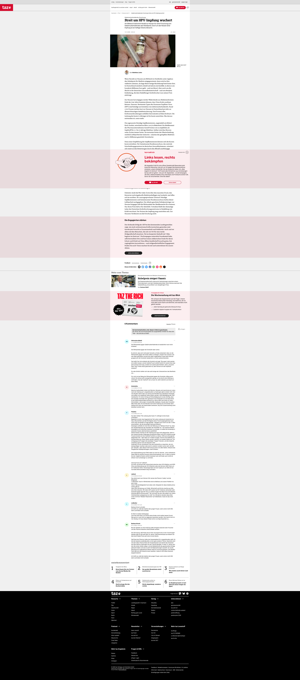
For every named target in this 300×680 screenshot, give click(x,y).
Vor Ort (153, 633)
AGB (174, 670)
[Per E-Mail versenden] (139, 267)
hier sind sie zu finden (143, 333)
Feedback (134, 653)
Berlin (113, 615)
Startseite (113, 13)
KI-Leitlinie (185, 667)
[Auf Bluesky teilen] (146, 267)
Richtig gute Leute (136, 613)
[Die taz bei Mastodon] (180, 594)
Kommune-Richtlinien (174, 667)
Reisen (113, 653)
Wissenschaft (125, 13)
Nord (112, 618)
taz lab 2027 (154, 640)
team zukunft (135, 630)
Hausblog (154, 605)
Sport (113, 613)
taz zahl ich (174, 608)
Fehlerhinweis (144, 263)
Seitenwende (179, 670)
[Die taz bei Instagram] (187, 594)
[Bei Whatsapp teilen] (153, 267)
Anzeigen (114, 661)
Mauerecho (114, 638)
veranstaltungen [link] (120, 2)
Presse (153, 613)
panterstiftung (175, 613)
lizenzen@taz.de (122, 669)
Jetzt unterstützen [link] (133, 253)
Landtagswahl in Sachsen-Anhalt (139, 604)
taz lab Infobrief (135, 638)
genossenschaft (175, 605)
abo (172, 603)
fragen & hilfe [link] (131, 2)
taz (116, 593)
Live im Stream (155, 635)
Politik (113, 603)
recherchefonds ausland (178, 610)
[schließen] (187, 152)
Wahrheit (114, 620)
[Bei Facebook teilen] (150, 267)
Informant (154, 670)
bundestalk (114, 630)
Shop (112, 658)
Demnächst (154, 630)
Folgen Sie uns (174, 593)
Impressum (169, 670)
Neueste (168, 324)
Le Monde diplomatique (178, 636)
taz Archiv (174, 638)
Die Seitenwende (156, 608)
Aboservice (134, 655)
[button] (188, 7)
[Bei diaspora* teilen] (157, 267)
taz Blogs (173, 631)
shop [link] (126, 2)
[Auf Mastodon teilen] (143, 267)
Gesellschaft (115, 608)
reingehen (114, 643)
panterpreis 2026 (176, 615)
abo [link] (170, 2)
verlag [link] (112, 2)
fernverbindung (115, 633)
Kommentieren (135, 263)
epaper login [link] (184, 2)
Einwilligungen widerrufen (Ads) (160, 672)
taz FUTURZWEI (175, 633)
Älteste (173, 324)
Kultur (113, 610)
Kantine (113, 656)
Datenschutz (161, 670)
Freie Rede (114, 640)
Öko (119, 13)
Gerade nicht (181, 152)
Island (133, 610)
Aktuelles (154, 603)
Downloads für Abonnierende (139, 660)
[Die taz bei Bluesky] (183, 594)
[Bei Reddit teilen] (161, 267)
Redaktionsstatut (163, 667)
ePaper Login (135, 658)
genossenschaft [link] (176, 2)
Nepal (133, 608)
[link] (120, 7)
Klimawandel (135, 615)
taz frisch (134, 633)
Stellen (153, 610)
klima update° (115, 635)
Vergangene (154, 638)
